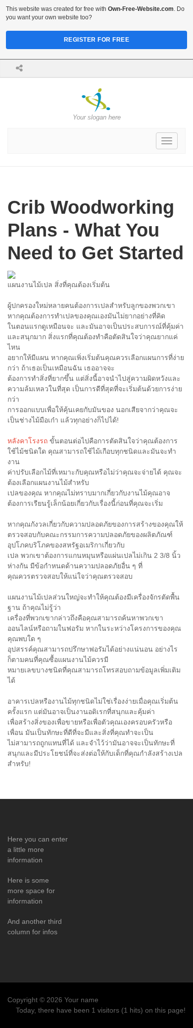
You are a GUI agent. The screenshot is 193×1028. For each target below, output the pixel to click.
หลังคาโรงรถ (27, 441)
